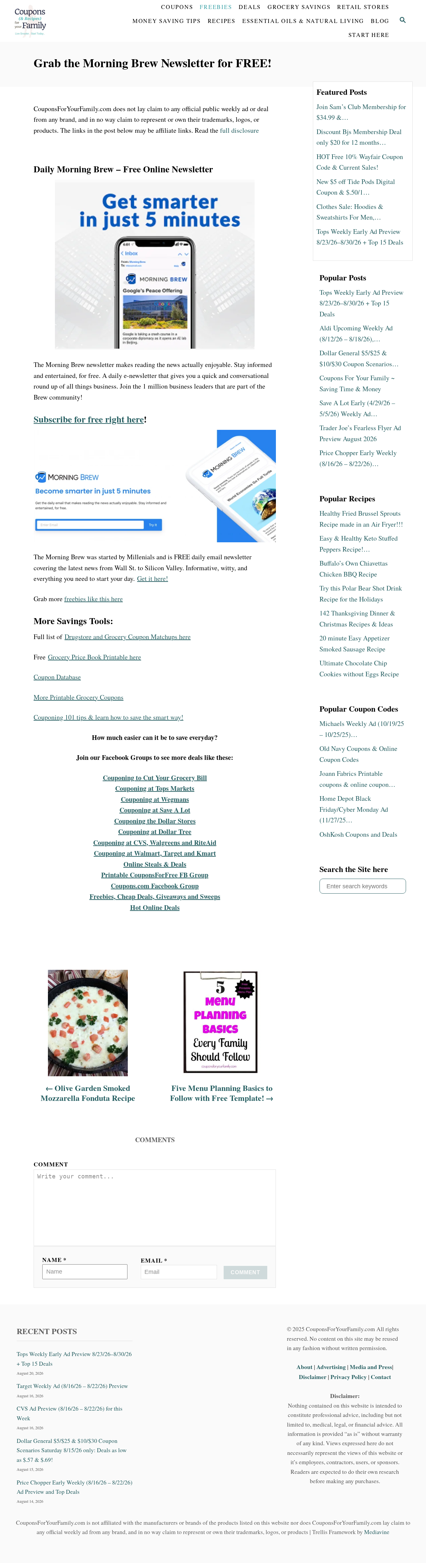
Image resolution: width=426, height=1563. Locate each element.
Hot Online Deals (155, 907)
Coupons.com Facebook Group (155, 886)
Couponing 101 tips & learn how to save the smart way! (108, 717)
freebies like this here (93, 598)
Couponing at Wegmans (155, 799)
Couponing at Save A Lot (154, 810)
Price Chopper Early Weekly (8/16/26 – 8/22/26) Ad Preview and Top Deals (74, 1486)
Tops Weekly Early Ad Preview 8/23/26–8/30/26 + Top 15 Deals (74, 1358)
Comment (51, 1164)
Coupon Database (57, 676)
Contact (381, 1376)
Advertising (331, 1366)
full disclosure (239, 130)
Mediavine (376, 1532)
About (305, 1366)
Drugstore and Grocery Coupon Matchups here (128, 636)
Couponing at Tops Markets (154, 788)
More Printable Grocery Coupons (78, 697)
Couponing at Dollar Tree (154, 831)
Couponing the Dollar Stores (155, 821)
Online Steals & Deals (154, 864)
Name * (54, 1259)
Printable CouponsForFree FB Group (154, 875)
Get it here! (152, 578)
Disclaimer (312, 1376)
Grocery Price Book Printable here (94, 656)
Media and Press (371, 1366)
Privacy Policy (348, 1376)
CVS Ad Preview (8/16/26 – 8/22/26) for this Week (69, 1413)
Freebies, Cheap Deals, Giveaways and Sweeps (155, 896)
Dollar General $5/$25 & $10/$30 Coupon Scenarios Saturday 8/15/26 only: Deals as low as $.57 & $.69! (72, 1450)
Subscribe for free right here (89, 419)
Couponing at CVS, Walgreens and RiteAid (154, 842)
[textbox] (155, 737)
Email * (154, 1260)
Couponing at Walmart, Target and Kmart (155, 853)
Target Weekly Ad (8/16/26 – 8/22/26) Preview (72, 1386)
